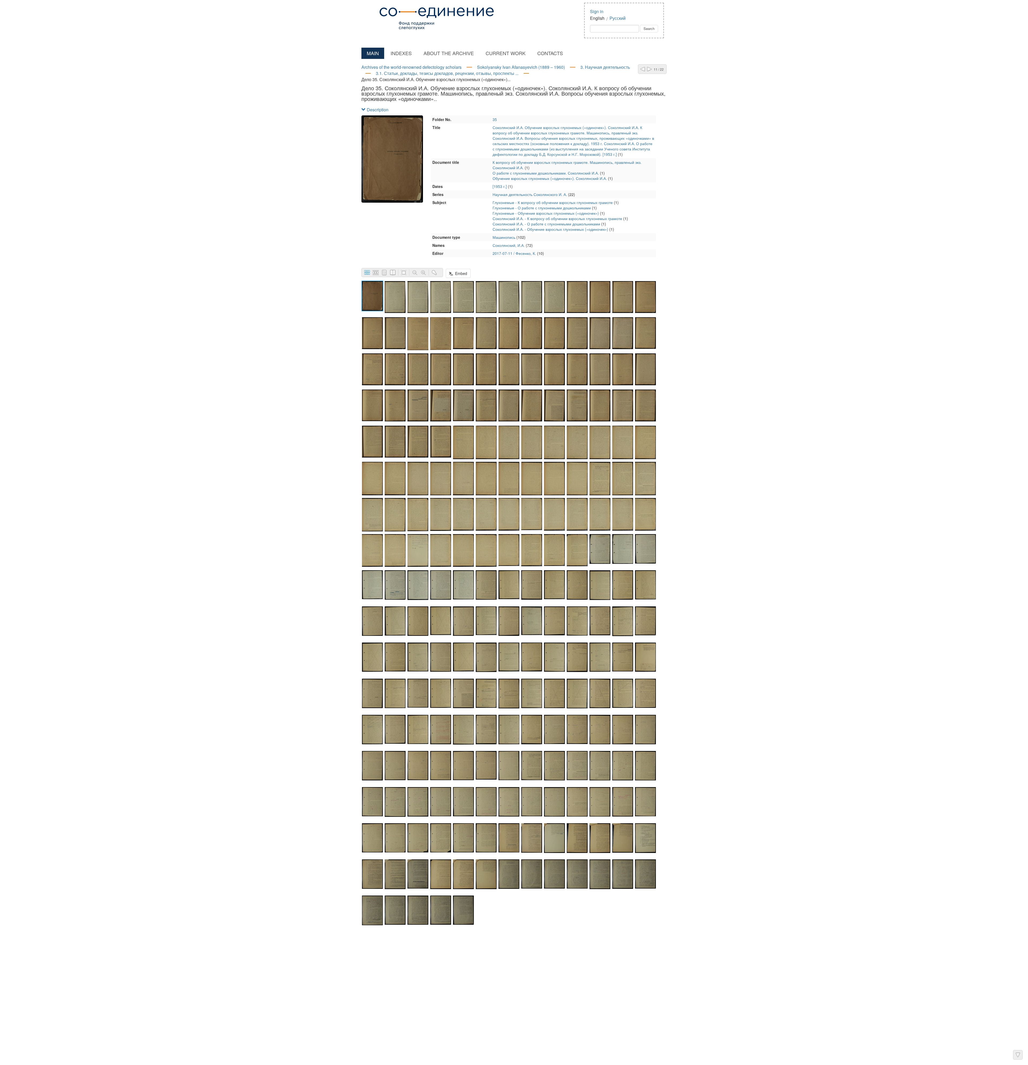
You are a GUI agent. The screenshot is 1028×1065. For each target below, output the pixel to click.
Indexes (401, 53)
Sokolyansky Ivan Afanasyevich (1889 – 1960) (521, 67)
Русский (618, 18)
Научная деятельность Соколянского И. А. (530, 194)
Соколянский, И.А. (509, 245)
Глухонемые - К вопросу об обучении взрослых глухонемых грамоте (553, 202)
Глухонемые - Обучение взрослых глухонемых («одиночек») (546, 213)
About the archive (449, 53)
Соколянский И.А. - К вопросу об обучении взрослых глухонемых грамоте (557, 218)
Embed (460, 273)
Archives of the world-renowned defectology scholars (411, 67)
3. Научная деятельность (605, 67)
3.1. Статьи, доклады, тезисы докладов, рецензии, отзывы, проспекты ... (447, 73)
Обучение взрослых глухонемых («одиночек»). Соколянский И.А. (550, 178)
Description (377, 110)
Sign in (596, 11)
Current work (506, 53)
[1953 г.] (500, 186)
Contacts (550, 53)
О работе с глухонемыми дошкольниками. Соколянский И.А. (546, 173)
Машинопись (504, 237)
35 (495, 119)
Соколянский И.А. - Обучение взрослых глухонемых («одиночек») (550, 229)
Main (373, 53)
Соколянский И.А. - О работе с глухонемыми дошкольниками (546, 223)
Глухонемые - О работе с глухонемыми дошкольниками (542, 207)
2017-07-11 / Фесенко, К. (514, 253)
